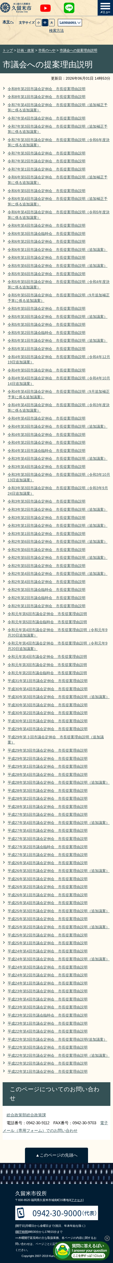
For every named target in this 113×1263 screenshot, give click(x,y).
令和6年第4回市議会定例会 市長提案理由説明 (46, 226)
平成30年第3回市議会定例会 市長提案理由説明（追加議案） (59, 697)
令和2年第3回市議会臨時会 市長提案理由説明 (46, 590)
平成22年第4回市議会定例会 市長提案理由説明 (48, 1031)
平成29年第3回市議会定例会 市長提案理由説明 (48, 750)
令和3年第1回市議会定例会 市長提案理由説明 (46, 534)
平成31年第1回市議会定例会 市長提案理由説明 (48, 681)
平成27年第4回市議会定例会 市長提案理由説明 (48, 831)
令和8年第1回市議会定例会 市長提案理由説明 (46, 97)
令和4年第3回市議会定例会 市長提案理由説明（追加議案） (57, 427)
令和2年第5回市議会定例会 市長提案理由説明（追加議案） (57, 558)
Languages (68, 22)
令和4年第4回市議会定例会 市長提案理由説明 (46, 418)
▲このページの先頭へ (56, 1155)
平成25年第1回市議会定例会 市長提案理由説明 (48, 943)
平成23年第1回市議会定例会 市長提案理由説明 (48, 1023)
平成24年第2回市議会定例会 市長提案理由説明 (48, 975)
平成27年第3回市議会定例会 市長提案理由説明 (48, 839)
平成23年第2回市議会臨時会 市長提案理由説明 (48, 1015)
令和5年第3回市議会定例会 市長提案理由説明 (46, 325)
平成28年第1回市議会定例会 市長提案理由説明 (48, 807)
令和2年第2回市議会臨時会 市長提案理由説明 (46, 598)
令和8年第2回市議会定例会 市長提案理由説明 (46, 89)
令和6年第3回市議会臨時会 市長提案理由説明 (46, 234)
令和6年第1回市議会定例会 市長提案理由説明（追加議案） (57, 250)
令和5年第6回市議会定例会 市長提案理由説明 (46, 274)
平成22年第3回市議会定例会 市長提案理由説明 (48, 1047)
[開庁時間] (21, 1231)
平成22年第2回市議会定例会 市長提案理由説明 (48, 1063)
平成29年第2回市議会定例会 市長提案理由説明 (48, 759)
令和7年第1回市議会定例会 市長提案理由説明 (46, 169)
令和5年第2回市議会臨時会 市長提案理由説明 (46, 333)
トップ (8, 50)
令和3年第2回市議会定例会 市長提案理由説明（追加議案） (57, 510)
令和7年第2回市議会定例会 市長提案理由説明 (46, 161)
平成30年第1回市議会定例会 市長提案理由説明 (48, 721)
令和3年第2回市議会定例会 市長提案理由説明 (46, 518)
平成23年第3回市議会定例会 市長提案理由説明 (48, 1007)
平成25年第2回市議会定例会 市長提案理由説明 (48, 935)
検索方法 (56, 31)
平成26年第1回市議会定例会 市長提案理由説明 (48, 895)
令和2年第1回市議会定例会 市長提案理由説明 (46, 606)
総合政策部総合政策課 (26, 1115)
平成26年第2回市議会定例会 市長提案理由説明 (48, 887)
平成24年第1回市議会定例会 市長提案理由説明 (48, 983)
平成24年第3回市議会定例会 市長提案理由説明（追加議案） (59, 959)
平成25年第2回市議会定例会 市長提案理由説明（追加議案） (59, 927)
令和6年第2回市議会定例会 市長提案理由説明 (46, 242)
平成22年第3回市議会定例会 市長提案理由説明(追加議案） (57, 1040)
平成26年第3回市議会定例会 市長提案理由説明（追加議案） (59, 871)
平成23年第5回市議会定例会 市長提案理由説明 (48, 991)
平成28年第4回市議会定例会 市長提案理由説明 (48, 775)
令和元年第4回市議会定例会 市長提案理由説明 (47, 657)
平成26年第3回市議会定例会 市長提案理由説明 (48, 879)
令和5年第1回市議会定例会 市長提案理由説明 (46, 349)
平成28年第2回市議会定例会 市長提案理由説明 (48, 799)
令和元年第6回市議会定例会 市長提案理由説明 (47, 614)
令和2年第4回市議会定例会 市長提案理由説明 (46, 582)
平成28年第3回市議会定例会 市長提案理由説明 (48, 791)
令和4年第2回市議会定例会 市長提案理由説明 (46, 443)
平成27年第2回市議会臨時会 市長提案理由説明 (48, 847)
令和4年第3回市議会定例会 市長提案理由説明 (46, 435)
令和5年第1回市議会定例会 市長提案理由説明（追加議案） (57, 341)
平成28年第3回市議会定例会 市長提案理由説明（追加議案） (59, 783)
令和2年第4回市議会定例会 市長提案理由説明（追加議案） (57, 574)
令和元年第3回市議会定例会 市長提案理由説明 (47, 665)
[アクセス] (77, 1200)
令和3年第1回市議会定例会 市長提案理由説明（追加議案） (57, 526)
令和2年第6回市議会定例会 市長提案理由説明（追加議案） (57, 542)
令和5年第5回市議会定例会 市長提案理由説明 (46, 309)
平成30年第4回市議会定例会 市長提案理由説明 (48, 689)
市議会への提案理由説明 (78, 50)
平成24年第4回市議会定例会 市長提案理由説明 (48, 951)
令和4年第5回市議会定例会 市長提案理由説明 (46, 370)
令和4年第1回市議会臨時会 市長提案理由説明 (46, 451)
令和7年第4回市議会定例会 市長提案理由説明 (46, 118)
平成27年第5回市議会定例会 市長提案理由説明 (48, 815)
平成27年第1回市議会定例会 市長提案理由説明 (48, 855)
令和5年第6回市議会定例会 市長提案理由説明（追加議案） (57, 266)
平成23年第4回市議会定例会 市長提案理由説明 (48, 999)
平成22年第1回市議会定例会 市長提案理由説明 (48, 1072)
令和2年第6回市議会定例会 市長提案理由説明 (46, 550)
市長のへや (46, 50)
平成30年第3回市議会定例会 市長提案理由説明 (48, 705)
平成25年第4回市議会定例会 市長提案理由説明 (48, 903)
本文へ (8, 22)
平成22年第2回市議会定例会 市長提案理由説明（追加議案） (59, 1056)
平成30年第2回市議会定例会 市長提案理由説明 (48, 713)
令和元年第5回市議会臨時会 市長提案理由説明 (47, 622)
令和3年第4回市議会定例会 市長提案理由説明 (46, 467)
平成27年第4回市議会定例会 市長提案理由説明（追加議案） (59, 823)
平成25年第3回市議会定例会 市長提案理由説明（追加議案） (59, 911)
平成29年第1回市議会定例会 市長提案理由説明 (48, 767)
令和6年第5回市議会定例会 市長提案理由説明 (46, 191)
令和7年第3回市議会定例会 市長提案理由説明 (46, 153)
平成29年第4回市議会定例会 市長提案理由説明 (48, 729)
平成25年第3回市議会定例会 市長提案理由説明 (48, 919)
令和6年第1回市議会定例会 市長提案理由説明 (46, 258)
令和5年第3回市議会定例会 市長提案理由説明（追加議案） (57, 317)
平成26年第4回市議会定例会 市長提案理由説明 (48, 863)
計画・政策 (25, 50)
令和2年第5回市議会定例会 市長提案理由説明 (46, 566)
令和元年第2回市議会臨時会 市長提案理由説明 (47, 673)
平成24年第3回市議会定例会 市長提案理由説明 (48, 967)
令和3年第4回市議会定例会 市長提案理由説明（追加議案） (57, 459)
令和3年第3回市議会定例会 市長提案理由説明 (46, 501)
